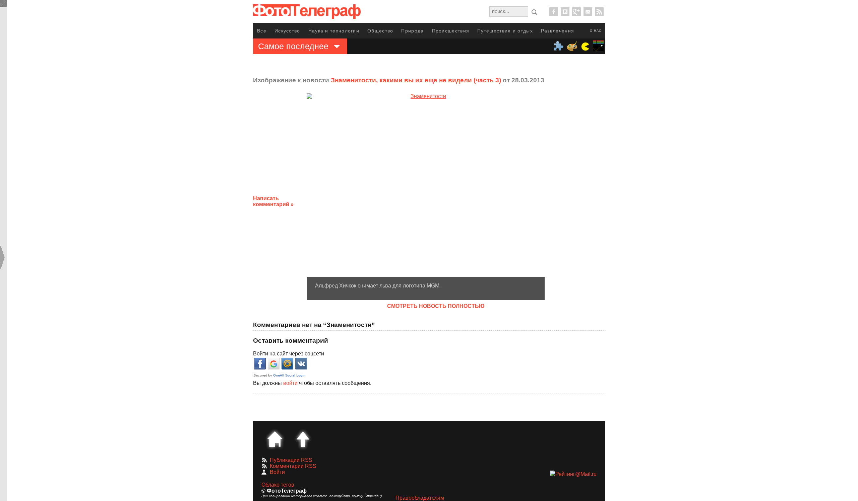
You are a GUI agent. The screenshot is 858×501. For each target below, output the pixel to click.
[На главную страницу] (274, 439)
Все (261, 30)
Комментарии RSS (293, 466)
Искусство (287, 30)
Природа (412, 30)
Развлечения (557, 30)
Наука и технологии (333, 30)
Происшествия (451, 30)
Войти (277, 472)
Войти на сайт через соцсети (288, 353)
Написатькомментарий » (273, 201)
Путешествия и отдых (505, 30)
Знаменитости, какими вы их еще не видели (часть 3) (416, 80)
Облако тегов (277, 485)
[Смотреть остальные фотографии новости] (426, 185)
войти (290, 383)
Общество (380, 30)
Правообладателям (419, 498)
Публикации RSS (291, 460)
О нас (596, 30)
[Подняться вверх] (303, 439)
